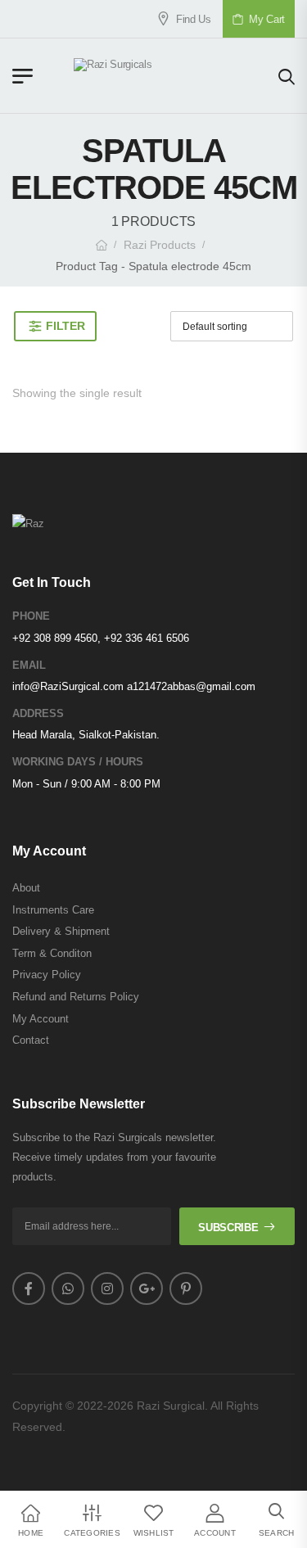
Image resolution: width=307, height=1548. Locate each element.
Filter (65, 325)
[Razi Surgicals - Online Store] (155, 75)
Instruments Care (53, 910)
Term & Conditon (52, 953)
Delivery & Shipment (61, 931)
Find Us (187, 19)
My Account (40, 1019)
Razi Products (160, 244)
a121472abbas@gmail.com (191, 686)
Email (29, 665)
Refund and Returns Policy (75, 997)
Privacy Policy (46, 974)
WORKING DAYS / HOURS (77, 762)
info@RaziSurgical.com (68, 686)
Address (38, 713)
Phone (31, 616)
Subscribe (228, 1227)
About (26, 888)
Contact (30, 1040)
